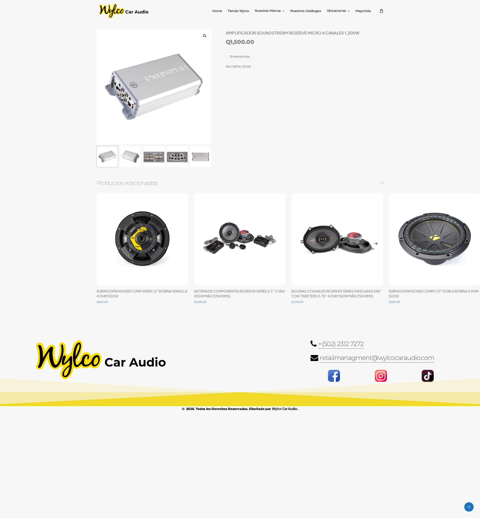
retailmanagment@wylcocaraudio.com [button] (377, 357)
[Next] (376, 243)
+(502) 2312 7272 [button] (341, 344)
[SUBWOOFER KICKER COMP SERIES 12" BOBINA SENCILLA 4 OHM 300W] (142, 239)
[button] (204, 35)
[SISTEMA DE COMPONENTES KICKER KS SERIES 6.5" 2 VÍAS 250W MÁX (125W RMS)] (240, 239)
